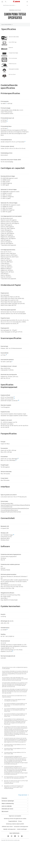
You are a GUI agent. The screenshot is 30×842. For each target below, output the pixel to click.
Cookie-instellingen (22, 829)
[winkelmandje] (2, 2)
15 (12, 651)
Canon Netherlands (14, 833)
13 (13, 534)
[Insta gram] (11, 836)
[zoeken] (6, 2)
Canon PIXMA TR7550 (6, 24)
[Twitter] (18, 836)
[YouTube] (21, 836)
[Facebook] (8, 836)
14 (7, 629)
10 (18, 400)
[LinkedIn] (15, 836)
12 (15, 460)
